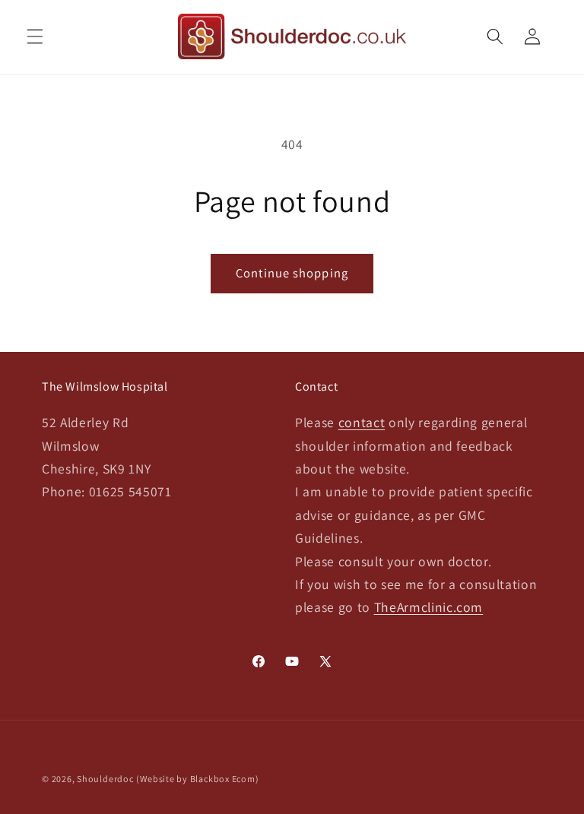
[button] (35, 36)
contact (362, 422)
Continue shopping (292, 272)
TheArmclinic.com (429, 607)
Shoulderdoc (105, 778)
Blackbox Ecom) (224, 778)
